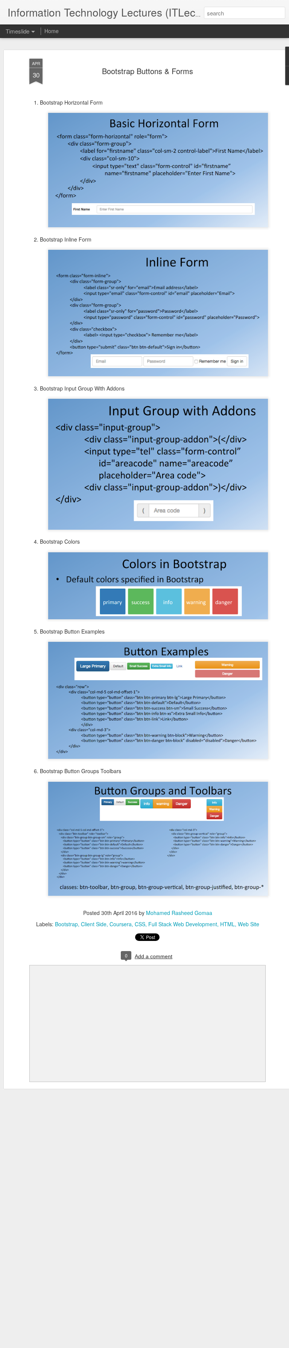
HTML (227, 924)
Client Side (93, 924)
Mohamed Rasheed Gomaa (179, 912)
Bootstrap (66, 924)
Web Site (248, 924)
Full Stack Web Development (182, 924)
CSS (140, 924)
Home (51, 31)
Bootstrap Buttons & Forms (147, 70)
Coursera (121, 924)
